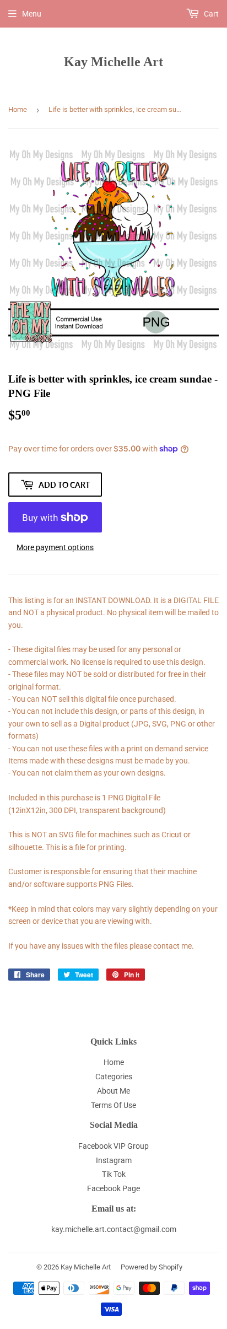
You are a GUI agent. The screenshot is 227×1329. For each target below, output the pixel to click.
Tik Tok (114, 1174)
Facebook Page (113, 1188)
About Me (113, 1090)
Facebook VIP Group (113, 1146)
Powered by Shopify (151, 1267)
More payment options (55, 547)
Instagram (114, 1160)
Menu (31, 13)
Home (17, 109)
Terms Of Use (113, 1105)
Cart (210, 13)
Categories (113, 1076)
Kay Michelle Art (113, 61)
